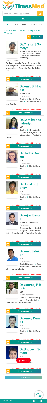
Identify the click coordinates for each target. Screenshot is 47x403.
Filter (23, 19)
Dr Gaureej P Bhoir (30, 286)
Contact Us (7, 400)
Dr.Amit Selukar (29, 253)
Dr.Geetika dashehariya (30, 121)
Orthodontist (35, 130)
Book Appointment (25, 79)
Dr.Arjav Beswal (30, 217)
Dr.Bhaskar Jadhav (29, 186)
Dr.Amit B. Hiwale (30, 88)
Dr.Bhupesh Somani (30, 351)
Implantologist (17, 269)
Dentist (23, 99)
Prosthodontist (27, 65)
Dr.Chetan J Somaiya (30, 46)
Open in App (23, 360)
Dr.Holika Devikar (30, 154)
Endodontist (17, 233)
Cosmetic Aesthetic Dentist (18, 302)
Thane (23, 24)
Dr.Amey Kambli (30, 320)
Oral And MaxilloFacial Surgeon (20, 63)
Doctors (15, 24)
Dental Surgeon (36, 24)
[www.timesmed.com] (7, 24)
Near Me (36, 37)
